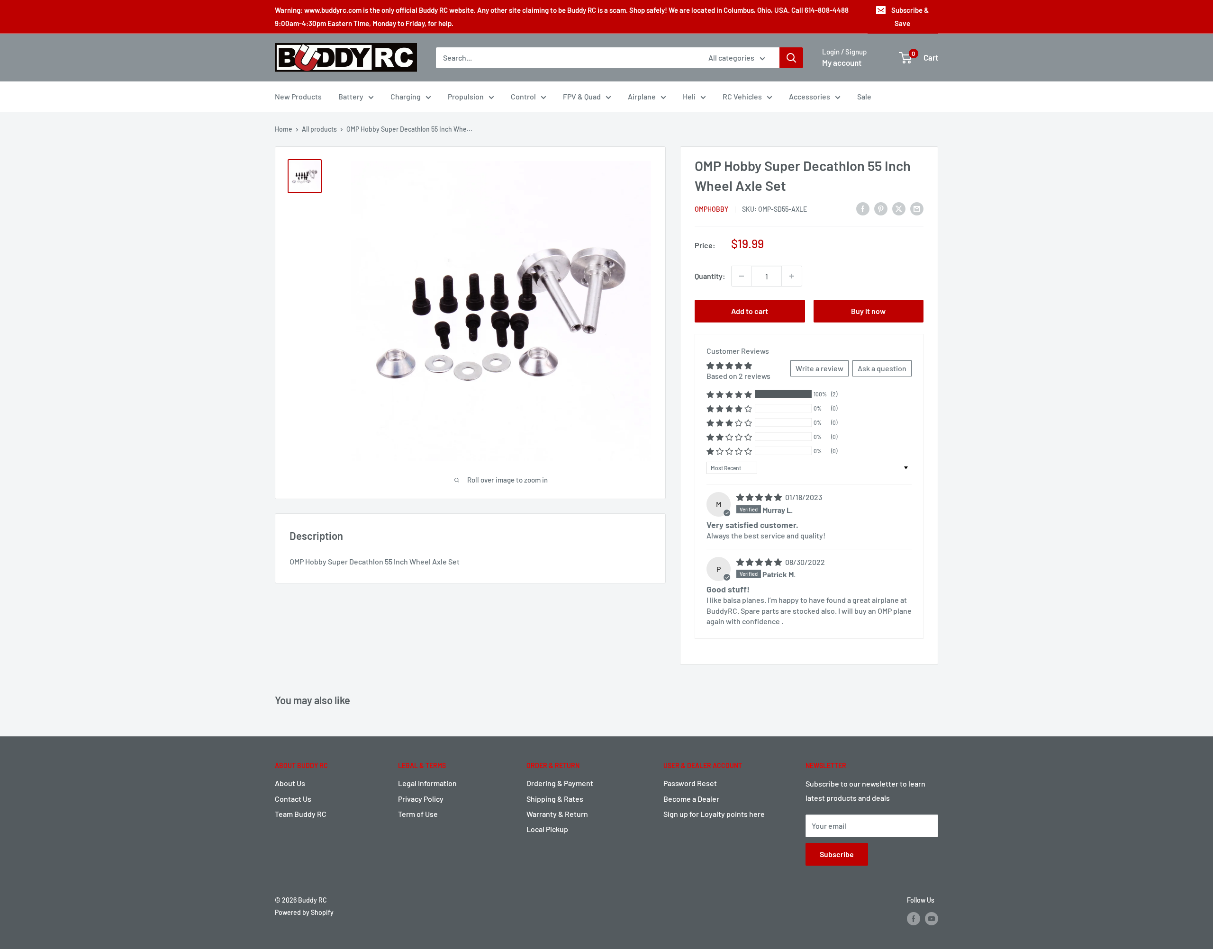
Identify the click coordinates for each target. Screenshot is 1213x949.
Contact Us (293, 798)
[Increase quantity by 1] (792, 276)
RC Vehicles (742, 96)
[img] (759, 496)
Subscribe (837, 854)
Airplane (642, 96)
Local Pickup (547, 828)
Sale (864, 96)
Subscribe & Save (910, 16)
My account (841, 62)
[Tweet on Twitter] (898, 208)
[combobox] (566, 57)
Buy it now (868, 310)
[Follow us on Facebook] (913, 918)
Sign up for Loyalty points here (714, 813)
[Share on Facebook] (862, 208)
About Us (290, 783)
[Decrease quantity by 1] (741, 276)
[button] (729, 394)
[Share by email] (916, 208)
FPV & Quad (582, 96)
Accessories (809, 96)
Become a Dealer (691, 798)
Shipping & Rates (554, 798)
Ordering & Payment (559, 783)
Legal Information (427, 783)
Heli (689, 96)
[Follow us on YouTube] (931, 918)
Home (283, 129)
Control (523, 96)
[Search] (791, 57)
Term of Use (418, 813)
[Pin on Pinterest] (880, 208)
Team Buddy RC (300, 813)
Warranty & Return (557, 813)
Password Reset (690, 783)
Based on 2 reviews (738, 375)
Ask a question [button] (882, 368)
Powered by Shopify (304, 912)
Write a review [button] (819, 368)
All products (319, 129)
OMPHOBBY (711, 209)
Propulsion (466, 96)
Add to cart (749, 310)
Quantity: (710, 275)
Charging (405, 96)
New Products (298, 96)
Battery (350, 96)
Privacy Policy (421, 798)
